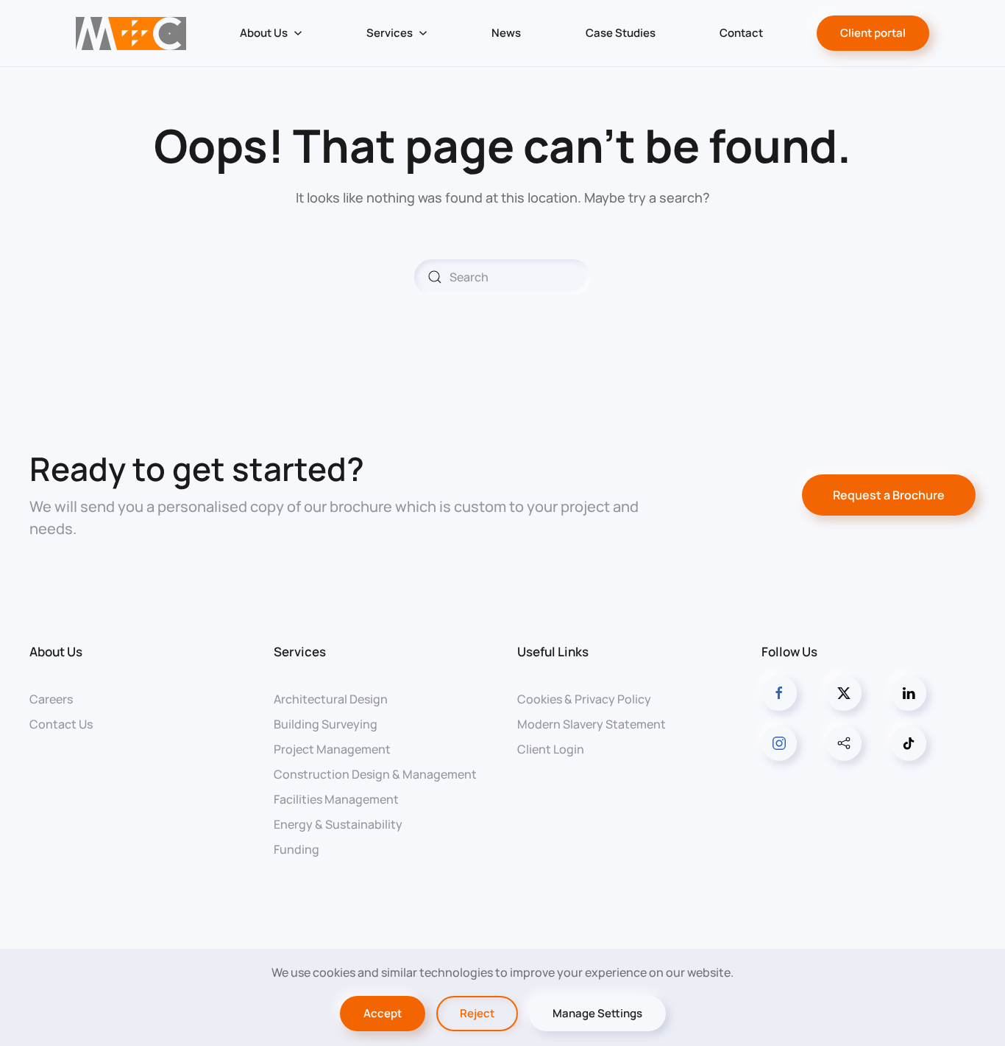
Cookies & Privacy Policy (584, 699)
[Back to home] (130, 33)
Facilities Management (336, 799)
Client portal (873, 33)
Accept (382, 1013)
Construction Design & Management (375, 774)
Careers (51, 699)
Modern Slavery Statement (591, 724)
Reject (477, 1013)
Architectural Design (331, 699)
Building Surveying (325, 724)
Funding (296, 849)
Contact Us (61, 724)
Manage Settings (597, 1013)
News (506, 33)
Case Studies (621, 33)
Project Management (332, 749)
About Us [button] (264, 33)
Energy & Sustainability (338, 824)
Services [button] (389, 33)
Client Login (550, 749)
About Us (55, 651)
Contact (741, 33)
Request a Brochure (889, 495)
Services (300, 651)
